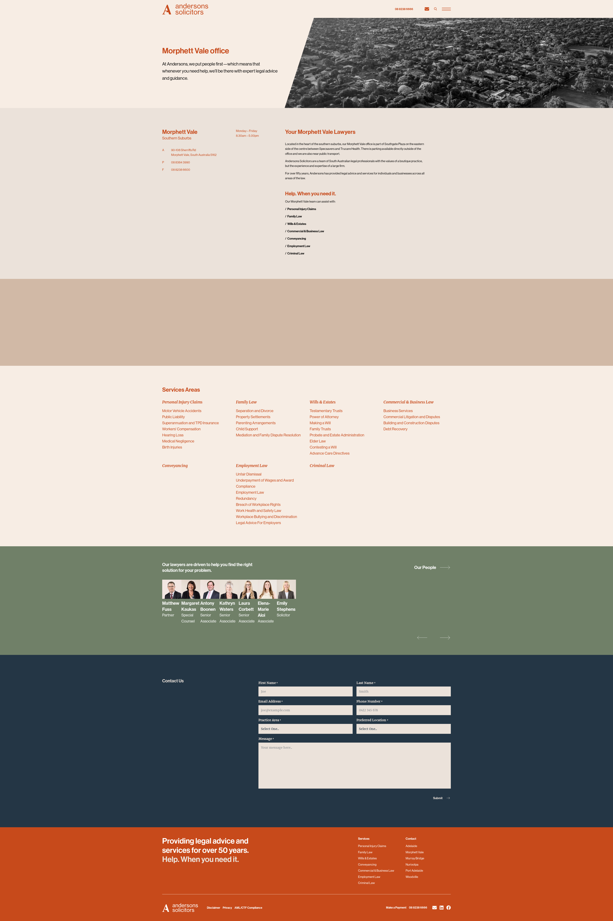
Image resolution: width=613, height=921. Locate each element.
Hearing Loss (172, 435)
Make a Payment (396, 907)
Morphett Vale (415, 852)
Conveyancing (367, 864)
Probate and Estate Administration (337, 435)
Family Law (365, 852)
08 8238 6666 (404, 9)
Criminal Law (366, 883)
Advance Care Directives (329, 453)
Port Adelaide (414, 870)
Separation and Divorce (254, 410)
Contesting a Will (323, 447)
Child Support (247, 428)
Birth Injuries (172, 447)
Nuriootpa (412, 864)
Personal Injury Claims (372, 846)
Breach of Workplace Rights (258, 504)
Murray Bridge (415, 858)
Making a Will (320, 422)
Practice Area (269, 720)
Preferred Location (372, 720)
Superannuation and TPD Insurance (190, 422)
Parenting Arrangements (256, 422)
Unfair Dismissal (248, 474)
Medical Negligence (178, 441)
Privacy (227, 907)
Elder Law (318, 441)
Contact (411, 838)
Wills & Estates (367, 858)
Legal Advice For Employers (258, 522)
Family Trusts (320, 428)
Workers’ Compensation (181, 428)
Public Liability (173, 416)
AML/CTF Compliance (248, 907)
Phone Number (369, 701)
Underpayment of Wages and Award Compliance (265, 483)
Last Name (365, 683)
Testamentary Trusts (326, 410)
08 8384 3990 (180, 162)
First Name (268, 683)
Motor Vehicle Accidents (181, 410)
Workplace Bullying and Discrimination (266, 516)
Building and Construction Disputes (411, 422)
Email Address (270, 701)
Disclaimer (213, 907)
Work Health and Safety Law (258, 510)
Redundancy (246, 498)
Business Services (398, 410)
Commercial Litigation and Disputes (411, 416)
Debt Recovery (395, 428)
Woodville (412, 877)
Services (363, 838)
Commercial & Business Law (376, 870)
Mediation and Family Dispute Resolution (268, 435)
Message (266, 739)
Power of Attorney (324, 416)
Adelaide (411, 846)
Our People (425, 567)
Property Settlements (253, 416)
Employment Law (250, 492)
